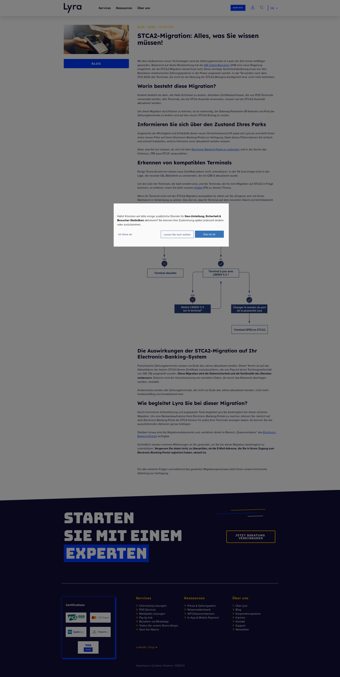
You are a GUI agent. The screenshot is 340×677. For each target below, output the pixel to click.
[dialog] (171, 225)
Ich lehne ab (125, 234)
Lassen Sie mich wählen (177, 234)
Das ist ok (209, 234)
